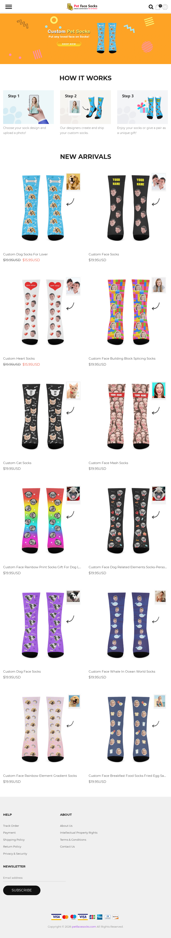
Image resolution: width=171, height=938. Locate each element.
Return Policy (12, 846)
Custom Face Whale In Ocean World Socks (122, 671)
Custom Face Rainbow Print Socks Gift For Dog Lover (42, 567)
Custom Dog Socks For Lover (25, 254)
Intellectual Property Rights (78, 832)
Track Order (11, 825)
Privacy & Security (15, 853)
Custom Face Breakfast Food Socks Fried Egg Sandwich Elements (128, 776)
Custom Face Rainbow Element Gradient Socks (40, 776)
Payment (9, 832)
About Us (66, 825)
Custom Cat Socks (17, 463)
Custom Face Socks (104, 254)
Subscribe (22, 890)
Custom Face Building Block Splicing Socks (122, 358)
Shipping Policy (14, 839)
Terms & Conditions (73, 839)
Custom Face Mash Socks (108, 463)
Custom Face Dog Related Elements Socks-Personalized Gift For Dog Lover (128, 567)
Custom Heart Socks (19, 358)
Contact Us (67, 846)
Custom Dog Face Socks (22, 671)
